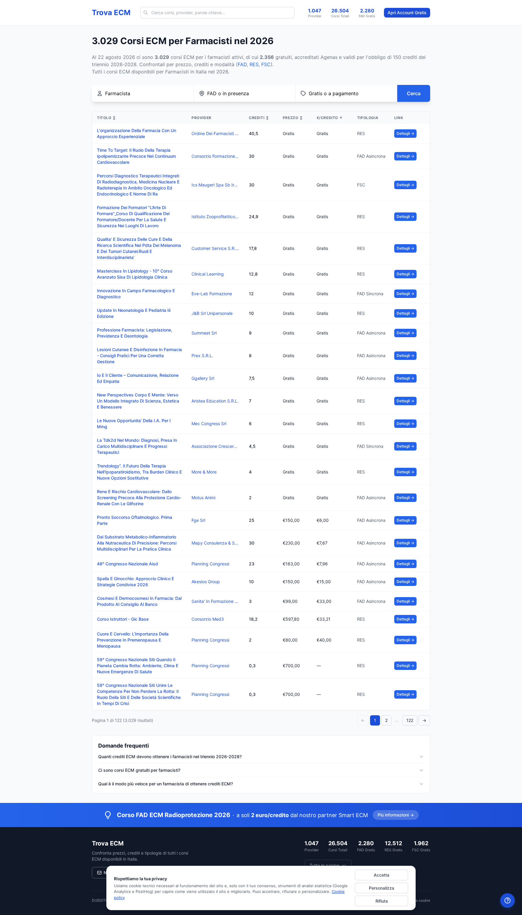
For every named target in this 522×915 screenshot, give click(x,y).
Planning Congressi (210, 563)
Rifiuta (381, 901)
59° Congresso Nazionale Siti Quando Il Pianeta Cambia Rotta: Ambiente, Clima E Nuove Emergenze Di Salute (137, 665)
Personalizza (381, 888)
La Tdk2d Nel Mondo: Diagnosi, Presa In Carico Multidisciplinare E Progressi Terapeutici (137, 446)
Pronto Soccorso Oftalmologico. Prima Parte (134, 520)
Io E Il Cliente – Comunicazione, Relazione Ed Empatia (138, 378)
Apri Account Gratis (407, 12)
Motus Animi (203, 497)
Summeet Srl (204, 332)
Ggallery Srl (203, 378)
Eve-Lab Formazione (212, 293)
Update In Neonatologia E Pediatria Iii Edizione (133, 313)
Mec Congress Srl (209, 423)
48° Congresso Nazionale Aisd (127, 563)
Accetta (381, 875)
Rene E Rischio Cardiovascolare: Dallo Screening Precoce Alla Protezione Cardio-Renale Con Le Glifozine (139, 497)
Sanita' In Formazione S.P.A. (215, 601)
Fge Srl (198, 520)
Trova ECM (111, 12)
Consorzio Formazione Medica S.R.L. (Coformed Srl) (215, 156)
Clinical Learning (208, 273)
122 (409, 720)
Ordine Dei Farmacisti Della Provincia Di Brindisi (215, 133)
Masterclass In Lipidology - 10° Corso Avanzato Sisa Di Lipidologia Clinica (134, 274)
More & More (204, 471)
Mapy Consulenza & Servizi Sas (215, 542)
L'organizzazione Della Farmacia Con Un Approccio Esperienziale (136, 133)
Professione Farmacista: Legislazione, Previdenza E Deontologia (134, 332)
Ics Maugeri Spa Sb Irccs (215, 184)
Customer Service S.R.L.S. (215, 248)
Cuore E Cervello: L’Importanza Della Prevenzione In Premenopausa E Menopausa (133, 639)
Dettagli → (405, 133)
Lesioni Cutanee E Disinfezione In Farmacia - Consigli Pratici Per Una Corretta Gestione (139, 355)
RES (254, 64)
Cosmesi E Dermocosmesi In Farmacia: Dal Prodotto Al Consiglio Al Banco (139, 601)
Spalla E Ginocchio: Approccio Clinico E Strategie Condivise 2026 (135, 581)
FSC (266, 64)
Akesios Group (206, 581)
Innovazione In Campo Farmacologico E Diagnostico (136, 293)
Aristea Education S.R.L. (215, 400)
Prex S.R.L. (202, 355)
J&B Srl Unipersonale (212, 313)
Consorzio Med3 (208, 619)
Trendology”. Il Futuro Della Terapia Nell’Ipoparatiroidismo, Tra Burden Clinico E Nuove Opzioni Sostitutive (139, 471)
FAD (242, 64)
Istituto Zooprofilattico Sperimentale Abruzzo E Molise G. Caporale (215, 216)
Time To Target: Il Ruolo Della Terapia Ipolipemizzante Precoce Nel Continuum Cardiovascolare (136, 156)
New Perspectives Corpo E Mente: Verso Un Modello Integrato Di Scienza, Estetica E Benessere (138, 400)
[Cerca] (145, 12)
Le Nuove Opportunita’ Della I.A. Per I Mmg (134, 423)
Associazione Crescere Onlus (215, 446)
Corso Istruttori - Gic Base (123, 619)
